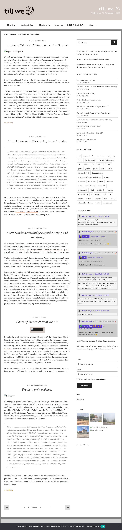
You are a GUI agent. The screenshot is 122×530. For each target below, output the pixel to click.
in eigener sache (97, 173)
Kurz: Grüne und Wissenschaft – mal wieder (37, 140)
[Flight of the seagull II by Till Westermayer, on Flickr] (13, 51)
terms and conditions (98, 379)
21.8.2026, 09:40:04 (102, 274)
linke (101, 181)
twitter (88, 198)
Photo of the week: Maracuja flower (89, 126)
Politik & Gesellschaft (75, 25)
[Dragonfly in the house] (98, 427)
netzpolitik (101, 186)
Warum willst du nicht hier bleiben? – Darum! (37, 45)
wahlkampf (97, 198)
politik (92, 190)
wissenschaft (107, 203)
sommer (97, 194)
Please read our (92, 379)
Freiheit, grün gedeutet (37, 389)
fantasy (86, 164)
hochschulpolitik (83, 173)
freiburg (99, 164)
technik (80, 198)
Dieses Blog (11, 25)
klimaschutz (92, 181)
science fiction (83, 194)
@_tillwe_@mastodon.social (105, 341)
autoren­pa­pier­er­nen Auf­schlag (52, 407)
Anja (84, 257)
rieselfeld (110, 190)
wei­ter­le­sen (8, 122)
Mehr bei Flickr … (83, 445)
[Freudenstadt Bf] (83, 432)
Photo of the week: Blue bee (86, 139)
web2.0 (113, 198)
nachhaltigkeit (90, 186)
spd (105, 194)
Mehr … (92, 25)
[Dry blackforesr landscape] (83, 419)
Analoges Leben (27, 25)
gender (87, 168)
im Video (57, 252)
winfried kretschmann (85, 203)
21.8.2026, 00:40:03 (85, 329)
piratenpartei (82, 190)
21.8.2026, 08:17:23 (96, 257)
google (95, 168)
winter (98, 203)
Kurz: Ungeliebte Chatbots (86, 80)
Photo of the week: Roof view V (37, 321)
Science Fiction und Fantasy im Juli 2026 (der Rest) (94, 120)
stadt (110, 194)
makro (80, 186)
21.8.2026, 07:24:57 (102, 295)
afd (79, 156)
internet (106, 177)
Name (79, 359)
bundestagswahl (90, 160)
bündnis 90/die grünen (106, 160)
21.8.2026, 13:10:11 (99, 236)
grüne (102, 168)
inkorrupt (85, 236)
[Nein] (119, 526)
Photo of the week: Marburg (86, 93)
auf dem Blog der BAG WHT (27, 211)
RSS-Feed (80, 399)
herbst (110, 168)
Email (79, 369)
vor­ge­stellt (8, 348)
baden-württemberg (102, 156)
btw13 (80, 160)
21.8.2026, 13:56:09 (102, 216)
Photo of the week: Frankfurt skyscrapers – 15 (92, 106)
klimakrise (81, 181)
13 (49, 507)
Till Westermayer (86, 216)
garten (80, 168)
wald (105, 198)
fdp (93, 164)
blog (113, 156)
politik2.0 (100, 190)
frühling (108, 164)
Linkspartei (109, 181)
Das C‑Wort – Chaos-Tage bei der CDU (90, 133)
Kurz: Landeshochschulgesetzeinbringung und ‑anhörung (37, 234)
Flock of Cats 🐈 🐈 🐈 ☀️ (91, 326)
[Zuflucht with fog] (96, 418)
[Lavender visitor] (96, 430)
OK (103, 526)
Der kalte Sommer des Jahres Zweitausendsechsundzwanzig (97, 87)
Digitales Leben (44, 25)
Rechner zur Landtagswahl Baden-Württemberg (93, 59)
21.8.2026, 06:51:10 (102, 311)
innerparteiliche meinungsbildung (89, 177)
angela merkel (88, 156)
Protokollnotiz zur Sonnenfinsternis (89, 100)
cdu (79, 164)
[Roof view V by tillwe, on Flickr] (37, 329)
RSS (113, 349)
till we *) (109, 8)
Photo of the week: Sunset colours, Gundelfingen (93, 113)
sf (91, 194)
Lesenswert (59, 25)
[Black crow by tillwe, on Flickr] (9, 395)
